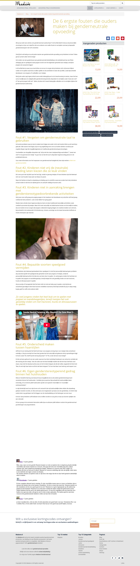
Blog (90, 8)
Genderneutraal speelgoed (26, 8)
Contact (101, 547)
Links (122, 563)
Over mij (101, 539)
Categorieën (98, 8)
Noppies (60, 537)
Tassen (80, 550)
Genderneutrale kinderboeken (49, 8)
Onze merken (111, 8)
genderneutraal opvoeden (40, 549)
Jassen (80, 539)
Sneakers (81, 549)
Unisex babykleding (107, 135)
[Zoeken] (122, 3)
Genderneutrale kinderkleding (91, 135)
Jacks (80, 543)
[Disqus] (47, 432)
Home (101, 543)
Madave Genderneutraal (43, 554)
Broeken (80, 537)
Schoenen (81, 545)
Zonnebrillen (82, 554)
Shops (121, 8)
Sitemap (101, 552)
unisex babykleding (44, 551)
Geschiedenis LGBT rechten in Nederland (111, 541)
